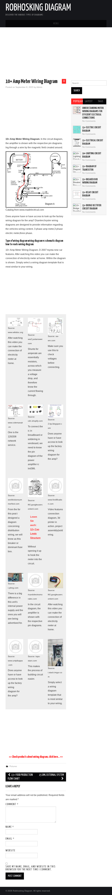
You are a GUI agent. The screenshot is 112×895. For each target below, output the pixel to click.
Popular (78, 101)
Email (10, 839)
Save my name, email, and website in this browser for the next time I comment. (31, 868)
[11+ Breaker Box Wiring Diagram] (76, 181)
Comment (12, 804)
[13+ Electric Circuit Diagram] (76, 129)
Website (10, 850)
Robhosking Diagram (38, 8)
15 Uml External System (51, 775)
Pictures (13, 766)
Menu (56, 23)
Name (10, 827)
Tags (100, 101)
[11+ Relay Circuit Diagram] (76, 194)
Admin (39, 87)
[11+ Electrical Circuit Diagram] (76, 142)
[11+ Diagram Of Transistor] (76, 168)
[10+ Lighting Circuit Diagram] (76, 155)
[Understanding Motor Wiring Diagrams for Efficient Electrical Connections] (76, 110)
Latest (89, 101)
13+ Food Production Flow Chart (20, 777)
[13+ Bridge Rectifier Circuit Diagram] (76, 207)
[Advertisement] (56, 53)
